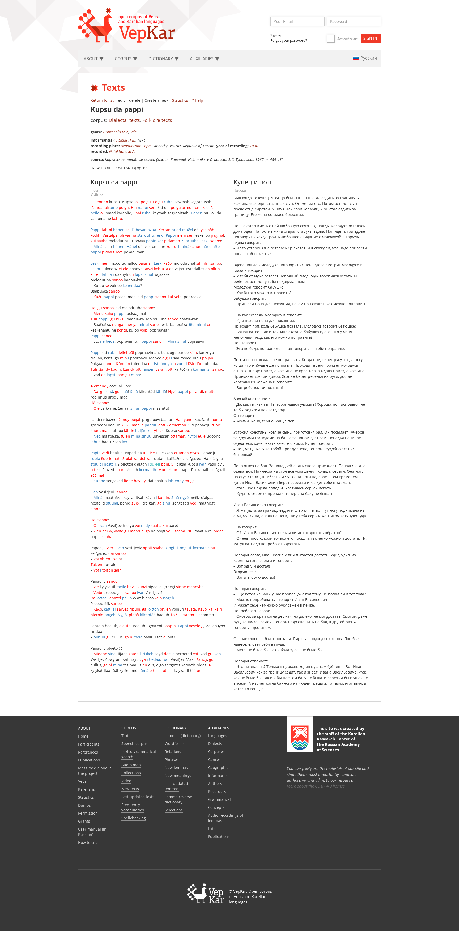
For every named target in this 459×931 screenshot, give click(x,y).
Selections (174, 809)
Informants (218, 775)
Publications (89, 760)
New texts (130, 788)
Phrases (172, 759)
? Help (197, 100)
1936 (254, 145)
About (84, 728)
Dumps (84, 805)
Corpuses (216, 751)
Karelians (86, 789)
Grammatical (219, 799)
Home (83, 736)
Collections (131, 772)
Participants (88, 744)
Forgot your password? (288, 40)
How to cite (88, 842)
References (88, 752)
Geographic (218, 767)
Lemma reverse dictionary (178, 799)
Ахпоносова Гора (136, 145)
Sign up (276, 35)
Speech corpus (134, 743)
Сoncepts (216, 807)
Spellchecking (133, 817)
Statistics (180, 100)
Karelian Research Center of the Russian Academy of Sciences (341, 741)
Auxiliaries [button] (202, 59)
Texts (125, 735)
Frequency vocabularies (132, 807)
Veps (82, 781)
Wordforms (175, 743)
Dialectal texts (124, 120)
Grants (84, 821)
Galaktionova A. (122, 151)
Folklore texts (157, 120)
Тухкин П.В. (125, 140)
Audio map (131, 764)
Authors (215, 783)
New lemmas (176, 767)
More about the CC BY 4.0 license (316, 786)
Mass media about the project (94, 770)
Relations (173, 751)
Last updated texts (137, 796)
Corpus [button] (124, 59)
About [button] (91, 59)
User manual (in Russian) (92, 832)
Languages (217, 735)
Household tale (115, 131)
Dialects (215, 743)
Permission (88, 813)
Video (126, 780)
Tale (133, 131)
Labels (213, 828)
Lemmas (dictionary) (183, 735)
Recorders (217, 791)
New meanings (178, 775)
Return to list (102, 100)
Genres (214, 759)
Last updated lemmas (176, 786)
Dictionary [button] (161, 59)
